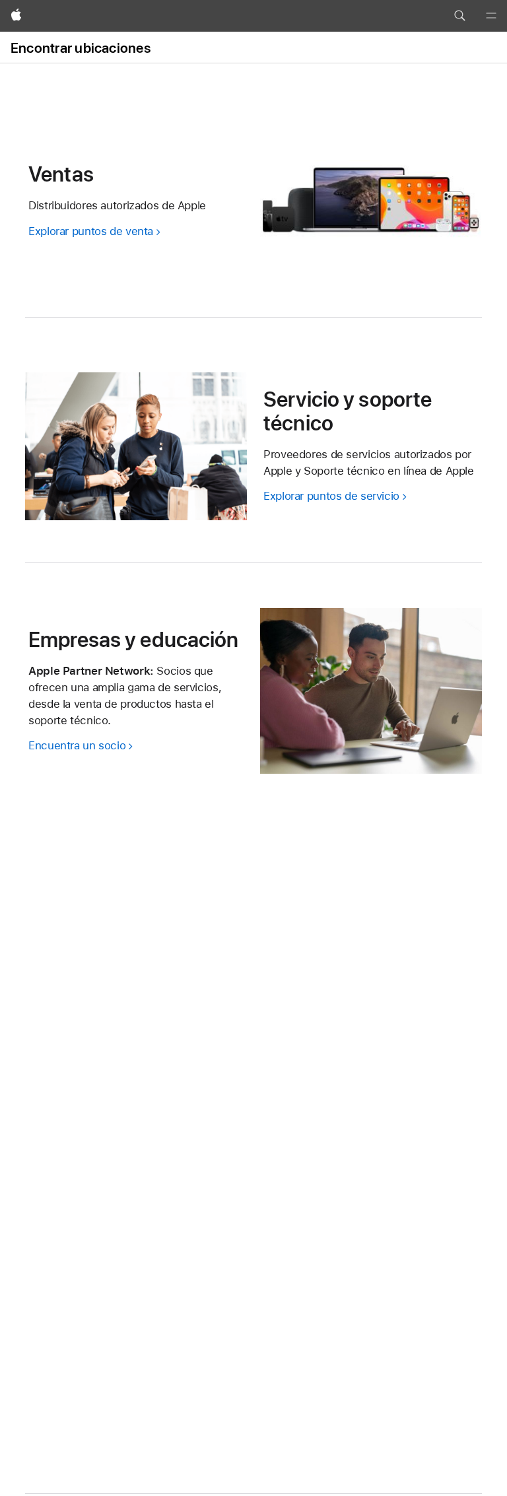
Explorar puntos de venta (90, 231)
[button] (459, 16)
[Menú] (491, 16)
